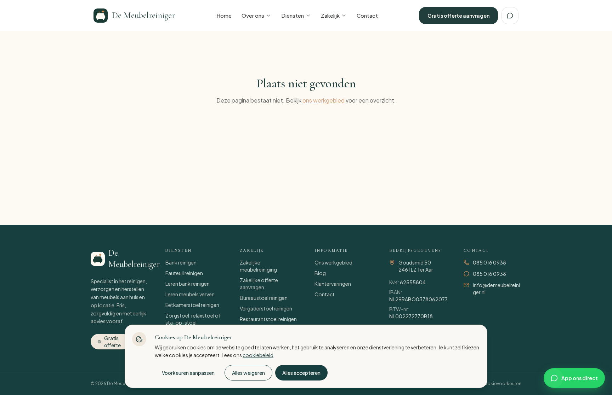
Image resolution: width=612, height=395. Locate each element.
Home (224, 15)
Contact (367, 15)
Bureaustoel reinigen (264, 298)
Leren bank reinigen (187, 283)
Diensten (292, 15)
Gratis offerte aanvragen (458, 15)
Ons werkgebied (333, 262)
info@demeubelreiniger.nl (496, 288)
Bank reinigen (181, 262)
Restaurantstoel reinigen (268, 319)
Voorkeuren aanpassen (188, 373)
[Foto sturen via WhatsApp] (510, 15)
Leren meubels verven (190, 294)
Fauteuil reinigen (184, 273)
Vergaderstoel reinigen (266, 308)
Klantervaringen (332, 283)
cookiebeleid (258, 355)
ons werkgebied (323, 100)
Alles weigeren (248, 373)
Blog (320, 273)
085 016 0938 (489, 262)
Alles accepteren (301, 373)
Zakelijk (330, 15)
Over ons (253, 15)
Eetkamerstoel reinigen (192, 305)
